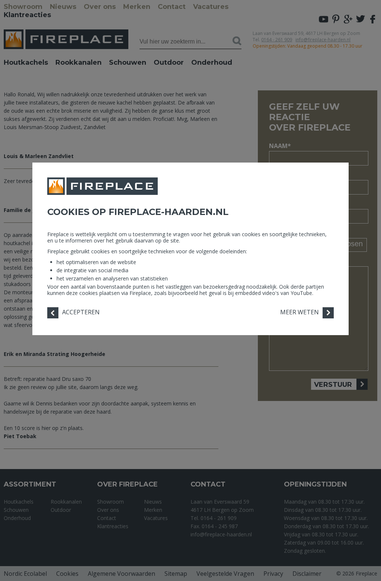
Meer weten (299, 312)
